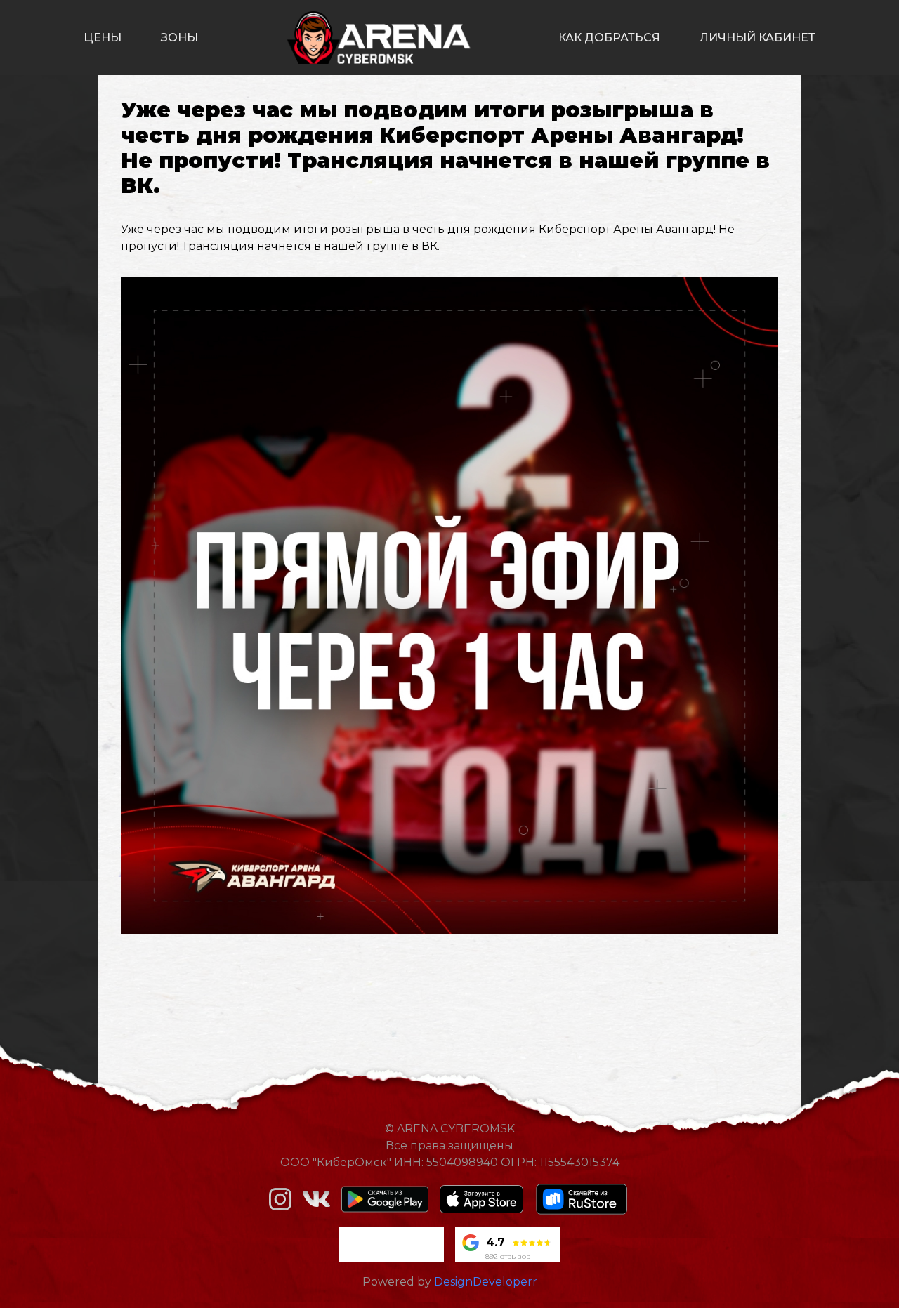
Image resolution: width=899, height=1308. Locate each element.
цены (103, 37)
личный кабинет (757, 37)
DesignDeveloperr (485, 1281)
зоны (179, 37)
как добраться (609, 37)
